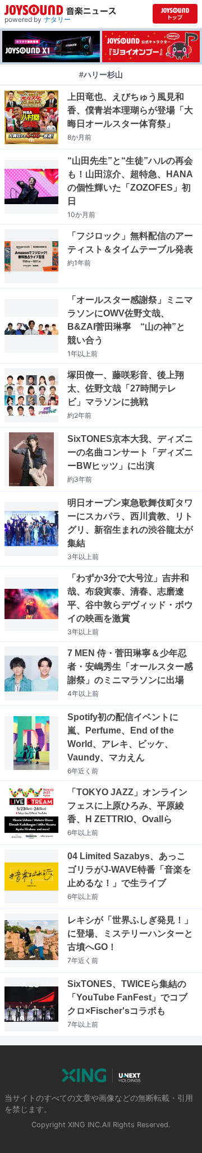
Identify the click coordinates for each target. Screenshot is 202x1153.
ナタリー (57, 19)
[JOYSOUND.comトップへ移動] (175, 14)
